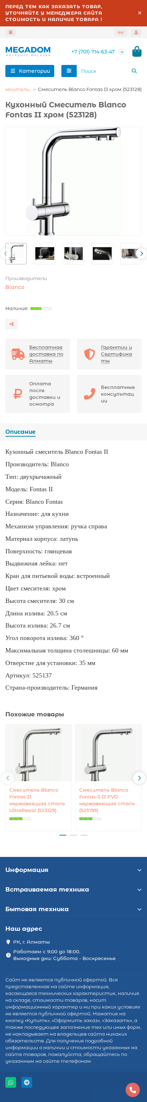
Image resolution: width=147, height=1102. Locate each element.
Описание (20, 431)
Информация (27, 869)
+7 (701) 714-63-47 (93, 52)
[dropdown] (10, 32)
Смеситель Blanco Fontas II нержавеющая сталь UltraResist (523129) (37, 800)
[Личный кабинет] (136, 32)
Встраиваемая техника (47, 889)
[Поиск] (134, 71)
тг (121, 32)
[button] (5, 253)
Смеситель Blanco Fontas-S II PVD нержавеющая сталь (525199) (107, 800)
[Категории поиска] (69, 71)
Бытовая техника (37, 909)
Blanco (14, 287)
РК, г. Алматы (31, 942)
